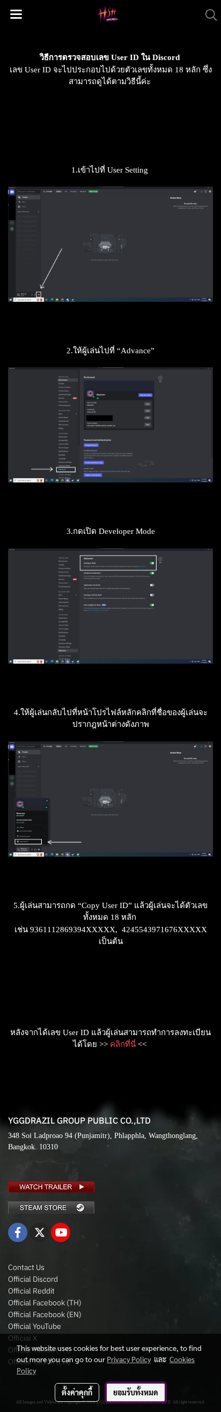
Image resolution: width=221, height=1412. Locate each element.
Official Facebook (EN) (45, 1314)
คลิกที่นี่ (123, 1044)
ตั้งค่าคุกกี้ (77, 1392)
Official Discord (33, 1279)
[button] (207, 15)
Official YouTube (34, 1326)
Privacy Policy (129, 1359)
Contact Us (26, 1267)
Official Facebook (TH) (45, 1302)
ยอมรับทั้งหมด (135, 1392)
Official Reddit (31, 1291)
